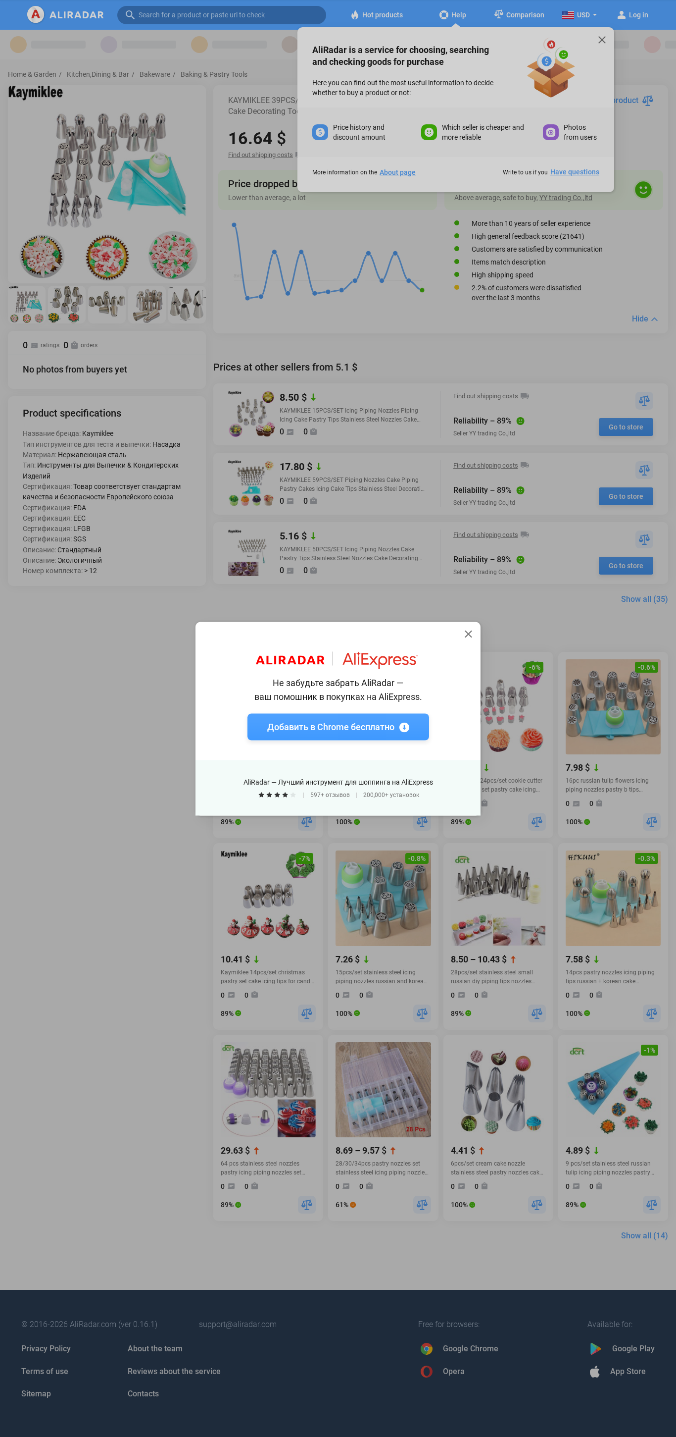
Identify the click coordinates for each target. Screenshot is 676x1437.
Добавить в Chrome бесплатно (330, 726)
